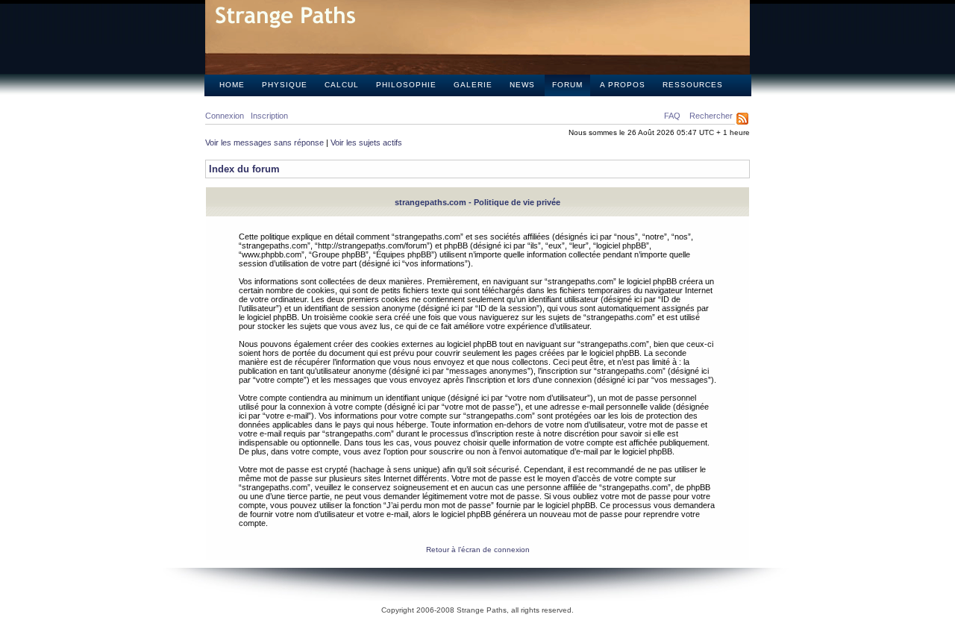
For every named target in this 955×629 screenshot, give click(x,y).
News (522, 85)
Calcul (342, 85)
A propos (622, 85)
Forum (567, 85)
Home (232, 85)
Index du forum (244, 169)
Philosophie (406, 85)
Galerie (473, 85)
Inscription (269, 115)
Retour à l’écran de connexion (478, 549)
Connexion (224, 115)
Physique (284, 85)
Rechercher (711, 115)
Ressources (693, 85)
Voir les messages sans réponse (264, 142)
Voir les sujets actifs (366, 142)
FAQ (672, 115)
